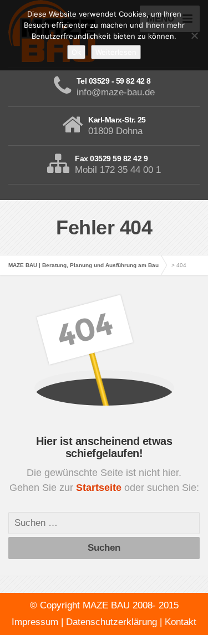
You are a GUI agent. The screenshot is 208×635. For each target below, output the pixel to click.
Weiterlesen (115, 52)
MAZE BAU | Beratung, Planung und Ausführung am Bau (83, 265)
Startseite (100, 487)
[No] (194, 35)
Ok (76, 52)
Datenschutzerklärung (111, 622)
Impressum (35, 622)
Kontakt (180, 622)
